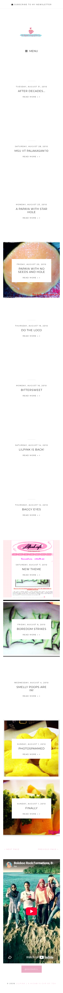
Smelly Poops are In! (31, 688)
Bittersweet (31, 389)
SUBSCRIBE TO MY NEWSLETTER (32, 4)
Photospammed (31, 748)
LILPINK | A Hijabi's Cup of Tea (36, 983)
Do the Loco (31, 330)
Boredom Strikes (31, 629)
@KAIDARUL (31, 969)
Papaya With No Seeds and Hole (31, 270)
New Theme (31, 569)
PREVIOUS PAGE (47, 849)
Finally (31, 808)
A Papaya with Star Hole (31, 210)
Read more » (31, 97)
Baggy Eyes (31, 509)
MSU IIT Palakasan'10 (31, 150)
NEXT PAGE (12, 849)
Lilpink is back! (31, 449)
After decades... (31, 91)
